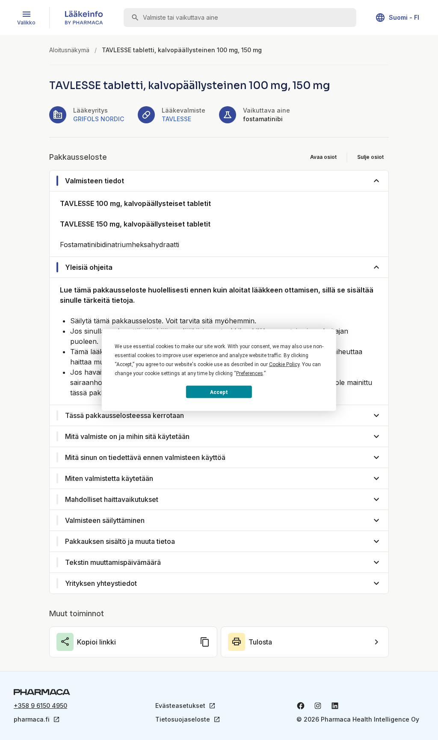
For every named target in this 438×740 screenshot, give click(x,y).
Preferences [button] (249, 373)
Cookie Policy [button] (284, 364)
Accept (219, 392)
